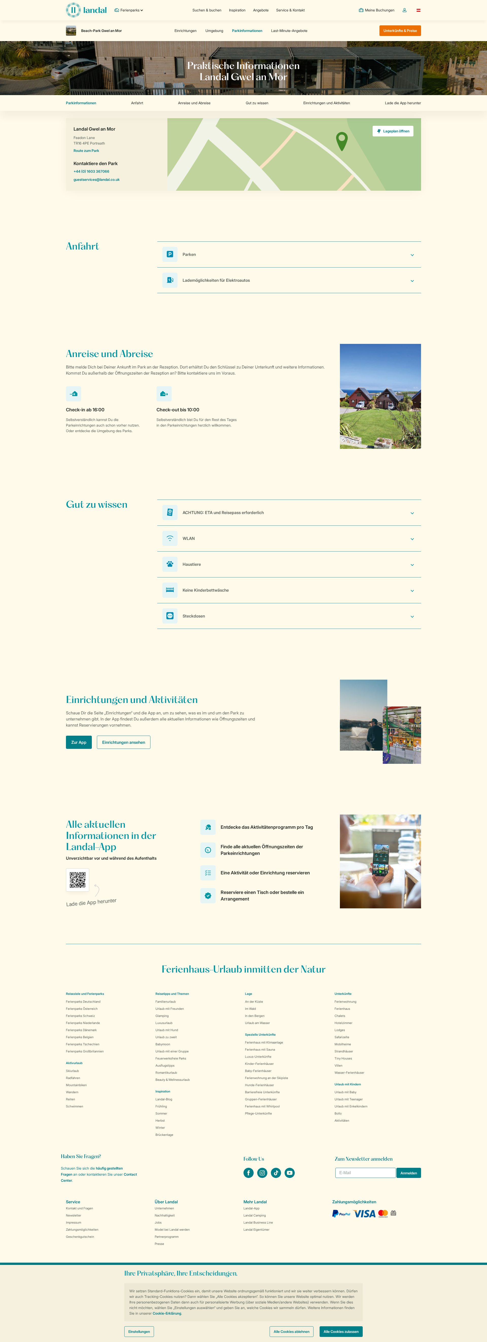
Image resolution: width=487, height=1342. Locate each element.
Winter (160, 1127)
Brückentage (164, 1135)
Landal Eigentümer (256, 1229)
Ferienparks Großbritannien (85, 1051)
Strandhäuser (344, 1051)
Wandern (72, 1092)
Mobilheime (343, 1044)
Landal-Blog (163, 1099)
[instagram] (262, 1176)
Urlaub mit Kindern (348, 1084)
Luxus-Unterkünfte (258, 1056)
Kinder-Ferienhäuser (259, 1064)
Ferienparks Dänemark (81, 1030)
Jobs (158, 1222)
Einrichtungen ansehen (123, 742)
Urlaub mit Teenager (349, 1099)
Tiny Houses (343, 1058)
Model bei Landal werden (172, 1229)
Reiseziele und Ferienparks (85, 994)
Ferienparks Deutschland (83, 1001)
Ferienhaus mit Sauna (260, 1049)
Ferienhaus (342, 1009)
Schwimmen (74, 1106)
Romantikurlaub (166, 1072)
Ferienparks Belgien (80, 1037)
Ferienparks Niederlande (83, 1023)
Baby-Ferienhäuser (258, 1071)
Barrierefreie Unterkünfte (262, 1092)
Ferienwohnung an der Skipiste (266, 1078)
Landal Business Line (258, 1222)
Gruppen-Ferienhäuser (261, 1099)
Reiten (70, 1099)
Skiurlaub (72, 1071)
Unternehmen (164, 1208)
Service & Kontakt (290, 10)
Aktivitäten (342, 1120)
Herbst (160, 1120)
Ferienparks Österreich (82, 1009)
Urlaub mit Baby (345, 1092)
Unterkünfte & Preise (400, 30)
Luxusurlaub (163, 1023)
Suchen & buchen (207, 10)
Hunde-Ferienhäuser (259, 1085)
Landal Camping (255, 1215)
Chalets (340, 1016)
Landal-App (251, 1208)
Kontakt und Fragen (79, 1208)
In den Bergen (255, 1016)
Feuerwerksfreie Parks (170, 1058)
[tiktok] (276, 1176)
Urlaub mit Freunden (169, 1009)
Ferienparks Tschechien (82, 1044)
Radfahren (73, 1078)
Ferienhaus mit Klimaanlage (264, 1042)
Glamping (162, 1016)
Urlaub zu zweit (166, 1037)
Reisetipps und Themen (172, 994)
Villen (338, 1065)
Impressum (73, 1222)
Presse (159, 1244)
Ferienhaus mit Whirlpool (262, 1106)
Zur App (78, 742)
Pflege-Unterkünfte (258, 1113)
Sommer (161, 1113)
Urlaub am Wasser (257, 1023)
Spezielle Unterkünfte (260, 1034)
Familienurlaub (165, 1001)
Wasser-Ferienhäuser (349, 1072)
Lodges (340, 1030)
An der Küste (254, 1001)
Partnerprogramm (167, 1237)
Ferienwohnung (345, 1001)
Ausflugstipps (165, 1065)
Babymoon (162, 1044)
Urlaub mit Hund (166, 1030)
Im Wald (250, 1009)
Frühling (161, 1106)
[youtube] (290, 1176)
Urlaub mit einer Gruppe (172, 1051)
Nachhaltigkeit (165, 1215)
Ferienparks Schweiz (80, 1016)
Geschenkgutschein (80, 1237)
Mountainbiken (76, 1085)
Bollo (338, 1113)
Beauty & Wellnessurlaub (172, 1080)
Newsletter (73, 1215)
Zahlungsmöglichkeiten (82, 1229)
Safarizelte (342, 1037)
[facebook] (249, 1176)
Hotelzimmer (343, 1023)
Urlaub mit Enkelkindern (351, 1106)
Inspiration (237, 10)
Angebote (261, 10)
